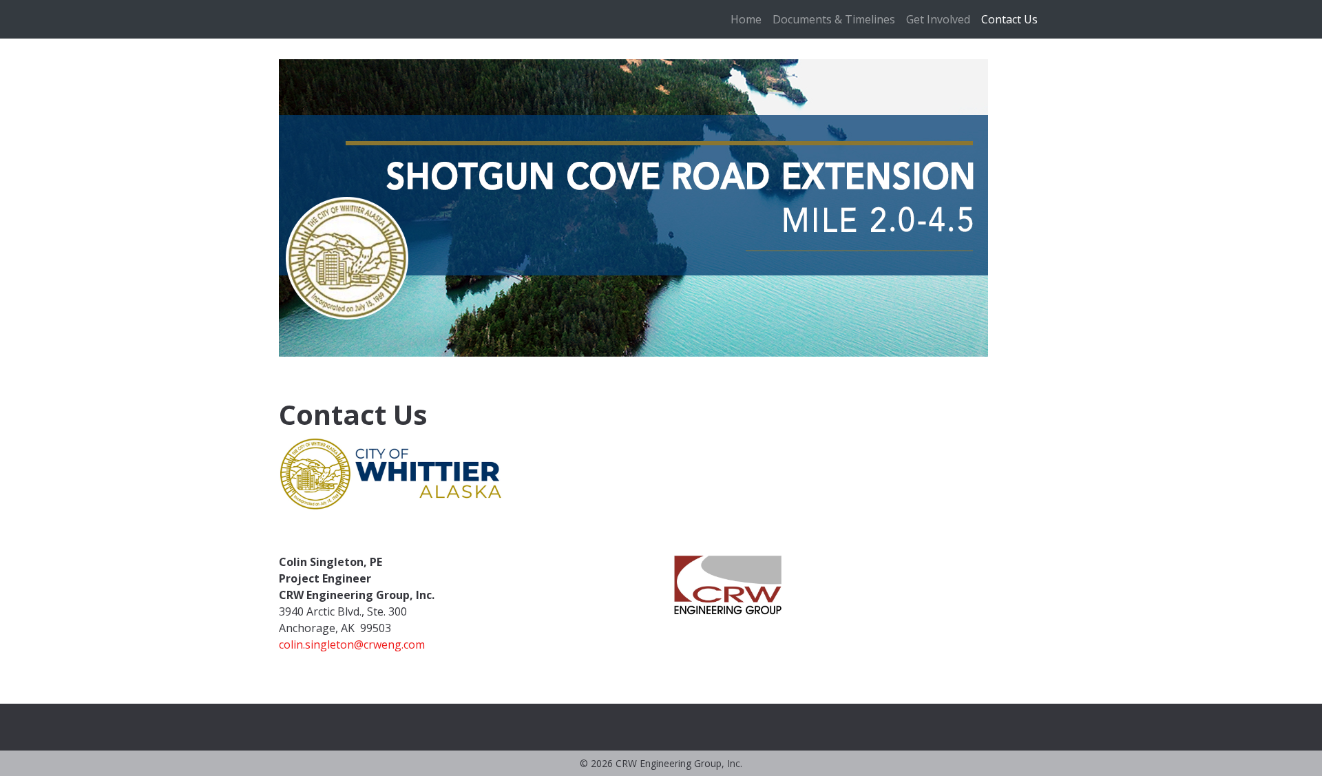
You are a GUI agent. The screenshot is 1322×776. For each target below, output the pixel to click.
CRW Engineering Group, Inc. (679, 763)
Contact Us (1009, 19)
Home (746, 19)
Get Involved (938, 19)
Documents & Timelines (834, 19)
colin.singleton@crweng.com (352, 644)
